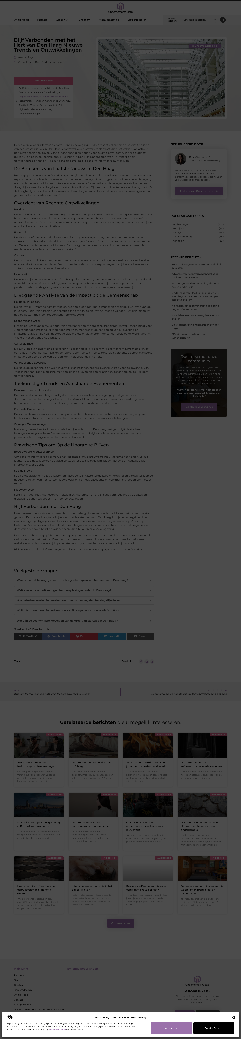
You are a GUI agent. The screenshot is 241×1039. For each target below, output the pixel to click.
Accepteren (171, 1028)
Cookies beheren (214, 1028)
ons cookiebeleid (57, 1029)
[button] (232, 1017)
